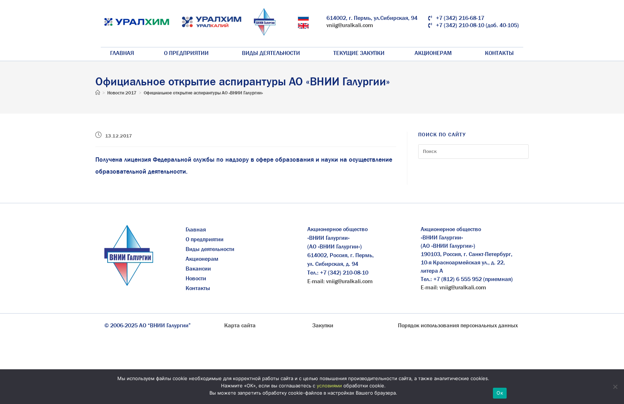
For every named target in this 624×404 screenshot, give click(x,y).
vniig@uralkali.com (349, 25)
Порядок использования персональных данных (458, 325)
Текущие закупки (359, 53)
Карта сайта (240, 325)
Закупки (322, 325)
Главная (122, 53)
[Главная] (97, 92)
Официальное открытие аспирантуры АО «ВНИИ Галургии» (203, 92)
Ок (500, 393)
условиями (329, 385)
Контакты (499, 53)
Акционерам (433, 53)
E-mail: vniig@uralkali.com (340, 281)
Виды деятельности (271, 53)
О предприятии (186, 53)
